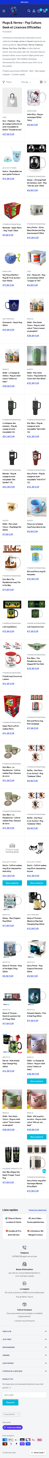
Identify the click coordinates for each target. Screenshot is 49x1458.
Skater (30, 369)
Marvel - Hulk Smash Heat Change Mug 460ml (11, 1063)
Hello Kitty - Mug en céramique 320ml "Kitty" (35, 117)
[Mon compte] (34, 10)
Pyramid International (36, 176)
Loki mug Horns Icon (35, 627)
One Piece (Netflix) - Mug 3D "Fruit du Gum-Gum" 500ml (12, 278)
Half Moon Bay (8, 319)
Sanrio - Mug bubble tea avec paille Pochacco (12, 172)
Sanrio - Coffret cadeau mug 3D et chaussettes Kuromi (36, 868)
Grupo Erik (7, 271)
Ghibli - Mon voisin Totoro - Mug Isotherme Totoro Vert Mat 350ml (36, 376)
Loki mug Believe (10, 627)
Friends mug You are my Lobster (12, 677)
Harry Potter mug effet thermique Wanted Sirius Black (36, 1183)
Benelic (30, 319)
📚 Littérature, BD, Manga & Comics (35, 1233)
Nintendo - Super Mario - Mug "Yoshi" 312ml (12, 229)
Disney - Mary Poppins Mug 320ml (11, 919)
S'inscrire (10, 1402)
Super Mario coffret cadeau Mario (11, 727)
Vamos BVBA (31, 111)
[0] (44, 10)
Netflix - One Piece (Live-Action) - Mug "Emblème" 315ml (35, 773)
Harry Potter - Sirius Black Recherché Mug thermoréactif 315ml (36, 230)
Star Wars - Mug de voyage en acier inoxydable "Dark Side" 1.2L (36, 427)
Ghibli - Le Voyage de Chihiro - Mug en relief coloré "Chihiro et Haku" (12, 377)
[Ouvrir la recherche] (29, 10)
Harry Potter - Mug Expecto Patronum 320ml (34, 968)
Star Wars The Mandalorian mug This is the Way (11, 582)
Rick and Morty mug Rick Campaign (35, 722)
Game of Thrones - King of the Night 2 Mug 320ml (12, 968)
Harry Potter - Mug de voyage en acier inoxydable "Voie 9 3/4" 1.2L (36, 477)
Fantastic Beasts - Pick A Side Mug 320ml (36, 1014)
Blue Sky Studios (9, 168)
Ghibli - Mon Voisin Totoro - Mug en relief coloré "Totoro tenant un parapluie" (36, 326)
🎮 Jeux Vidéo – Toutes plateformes (35, 1220)
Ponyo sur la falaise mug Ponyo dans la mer (36, 525)
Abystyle (6, 915)
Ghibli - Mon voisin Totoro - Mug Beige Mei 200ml (12, 527)
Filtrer (9, 82)
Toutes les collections (37, 1210)
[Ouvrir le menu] (4, 11)
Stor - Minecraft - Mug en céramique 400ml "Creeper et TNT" (36, 278)
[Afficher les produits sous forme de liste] (45, 82)
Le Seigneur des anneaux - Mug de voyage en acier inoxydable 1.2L (10, 427)
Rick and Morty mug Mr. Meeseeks (36, 572)
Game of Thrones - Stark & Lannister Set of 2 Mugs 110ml (11, 1016)
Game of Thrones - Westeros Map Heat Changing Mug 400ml (35, 921)
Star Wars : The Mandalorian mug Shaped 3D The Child (35, 661)
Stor (4, 117)
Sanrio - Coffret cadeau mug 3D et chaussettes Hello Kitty (12, 868)
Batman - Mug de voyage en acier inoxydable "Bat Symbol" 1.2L (9, 477)
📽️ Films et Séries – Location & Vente (13, 1220)
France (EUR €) (9, 1414)
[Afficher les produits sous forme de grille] (41, 82)
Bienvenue (24, 2)
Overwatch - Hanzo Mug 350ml (12, 323)
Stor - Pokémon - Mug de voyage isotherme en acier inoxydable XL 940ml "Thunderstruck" (12, 125)
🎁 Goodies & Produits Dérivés (14, 1233)
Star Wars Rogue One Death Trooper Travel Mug (11, 1175)
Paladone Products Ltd (12, 1169)
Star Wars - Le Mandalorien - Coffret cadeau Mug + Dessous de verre (12, 771)
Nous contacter (12, 883)
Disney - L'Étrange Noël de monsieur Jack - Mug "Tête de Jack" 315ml (36, 183)
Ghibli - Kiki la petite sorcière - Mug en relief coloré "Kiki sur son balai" (36, 1120)
